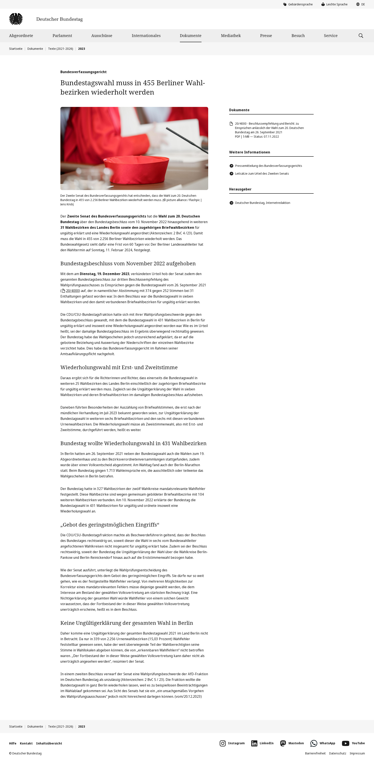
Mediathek (231, 35)
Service (331, 35)
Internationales (146, 35)
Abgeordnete (21, 35)
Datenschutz (337, 753)
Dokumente (191, 35)
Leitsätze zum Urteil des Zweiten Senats (262, 173)
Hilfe (12, 743)
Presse (266, 35)
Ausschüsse (101, 35)
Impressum (357, 753)
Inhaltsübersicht (49, 743)
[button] (359, 4)
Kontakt (26, 743)
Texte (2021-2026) (60, 49)
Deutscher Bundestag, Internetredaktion (262, 203)
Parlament (62, 35)
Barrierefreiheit (315, 753)
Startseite (16, 49)
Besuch (298, 35)
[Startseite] (45, 19)
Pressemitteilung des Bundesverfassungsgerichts (268, 166)
